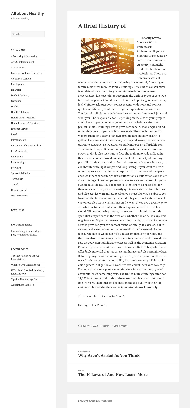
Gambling (16, 100)
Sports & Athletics (20, 173)
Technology (17, 178)
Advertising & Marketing (24, 56)
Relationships (18, 162)
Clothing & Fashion (21, 78)
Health (14, 106)
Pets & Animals (19, 151)
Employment (18, 84)
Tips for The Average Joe (24, 279)
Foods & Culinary (20, 95)
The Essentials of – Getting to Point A (101, 296)
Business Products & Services (26, 73)
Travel (14, 184)
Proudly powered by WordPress (95, 400)
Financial (16, 89)
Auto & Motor (18, 67)
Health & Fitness (20, 112)
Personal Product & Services (26, 145)
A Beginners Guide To (22, 284)
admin (106, 325)
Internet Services (20, 128)
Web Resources (19, 195)
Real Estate (17, 156)
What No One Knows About (25, 264)
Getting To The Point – (92, 305)
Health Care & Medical (23, 117)
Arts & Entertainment (22, 61)
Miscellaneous (18, 139)
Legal (14, 134)
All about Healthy (27, 13)
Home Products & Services (25, 123)
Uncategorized (19, 190)
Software (16, 167)
